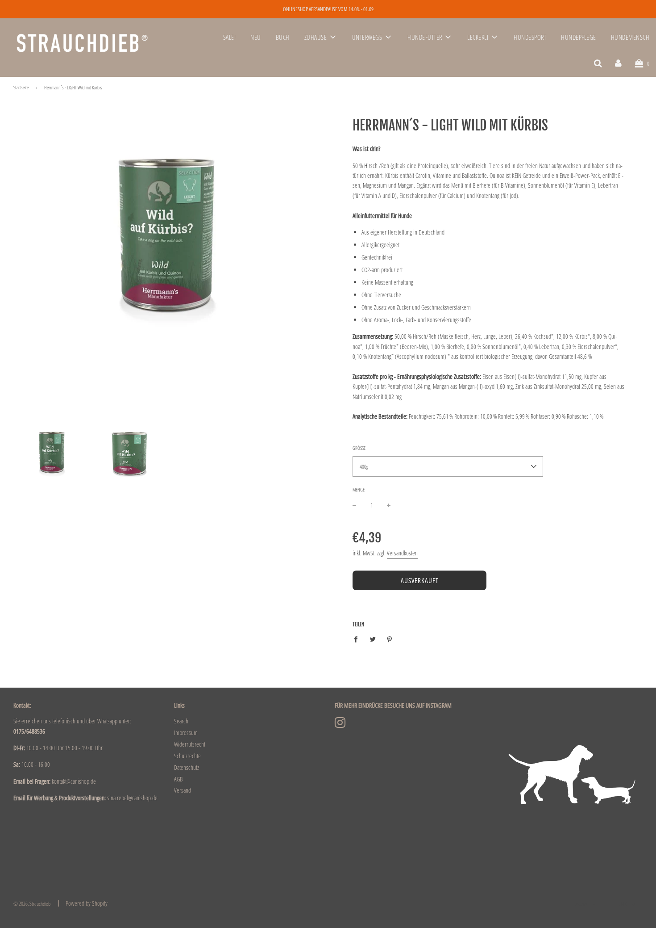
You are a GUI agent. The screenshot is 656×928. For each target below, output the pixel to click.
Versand (182, 790)
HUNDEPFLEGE (578, 37)
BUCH (283, 37)
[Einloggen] (618, 63)
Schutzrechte (187, 756)
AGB (178, 779)
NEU (255, 37)
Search (181, 721)
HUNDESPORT (530, 37)
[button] (448, 466)
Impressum (186, 732)
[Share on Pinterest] (390, 639)
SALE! (229, 37)
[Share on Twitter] (373, 639)
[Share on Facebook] (358, 639)
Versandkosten (402, 553)
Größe (359, 448)
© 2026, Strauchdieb (31, 903)
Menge (359, 489)
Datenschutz (186, 767)
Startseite (21, 87)
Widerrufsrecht (189, 744)
